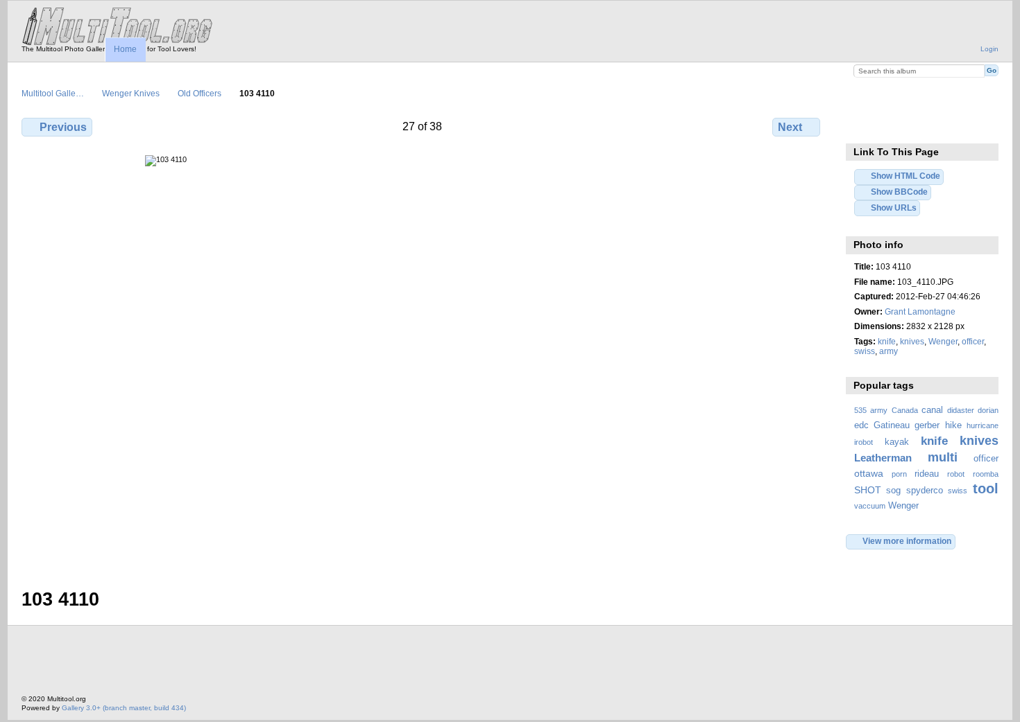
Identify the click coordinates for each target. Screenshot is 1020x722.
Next (790, 127)
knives (912, 341)
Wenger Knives (131, 93)
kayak (897, 442)
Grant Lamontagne (920, 311)
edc (861, 425)
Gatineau (892, 425)
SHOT (867, 489)
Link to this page (861, 125)
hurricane (982, 425)
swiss (864, 350)
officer (973, 341)
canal (932, 410)
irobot (863, 442)
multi (943, 457)
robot (955, 474)
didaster (960, 410)
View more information (906, 540)
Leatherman (883, 458)
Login (989, 49)
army (888, 350)
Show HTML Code (905, 175)
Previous (63, 127)
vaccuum (869, 506)
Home (125, 49)
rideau (927, 474)
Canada (905, 410)
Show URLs (894, 207)
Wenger (943, 341)
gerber (927, 425)
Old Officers (199, 93)
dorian (988, 410)
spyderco (924, 490)
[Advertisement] (274, 664)
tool (985, 488)
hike (953, 425)
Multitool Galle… (53, 93)
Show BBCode (899, 191)
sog (893, 490)
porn (899, 474)
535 (860, 410)
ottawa (868, 473)
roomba (985, 474)
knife (887, 341)
